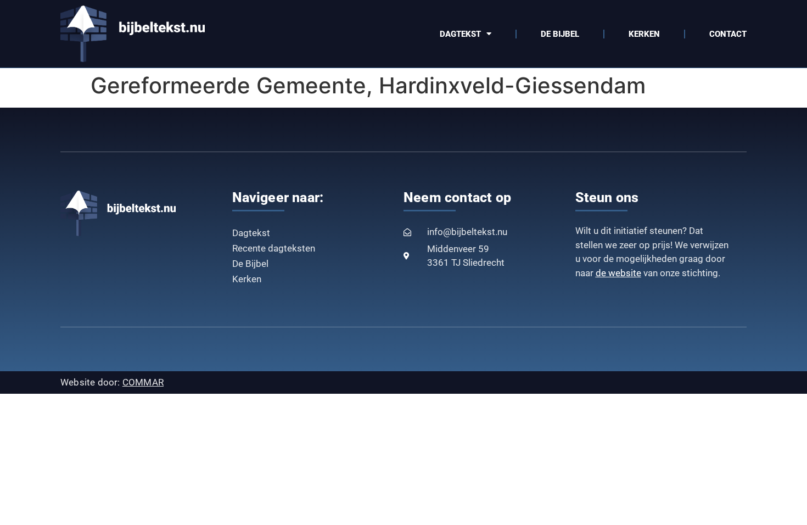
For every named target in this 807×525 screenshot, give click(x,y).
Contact (728, 34)
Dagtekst (460, 34)
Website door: (112, 382)
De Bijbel (560, 34)
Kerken (644, 34)
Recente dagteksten (273, 248)
